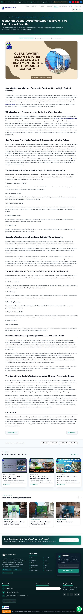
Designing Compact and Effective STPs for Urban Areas (13, 477)
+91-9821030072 (8, 2)
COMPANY (34, 6)
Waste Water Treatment (26, 38)
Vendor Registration (62, 2)
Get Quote (76, 9)
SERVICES (50, 6)
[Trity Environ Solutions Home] (9, 554)
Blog (8, 17)
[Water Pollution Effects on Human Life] (68, 465)
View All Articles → (76, 455)
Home (3, 17)
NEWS (70, 6)
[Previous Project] (76, 497)
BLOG (55, 6)
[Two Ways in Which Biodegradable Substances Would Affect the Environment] (41, 465)
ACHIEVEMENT (63, 6)
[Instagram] (78, 2)
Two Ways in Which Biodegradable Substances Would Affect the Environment (40, 478)
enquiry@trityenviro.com (22, 2)
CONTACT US (77, 6)
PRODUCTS (42, 6)
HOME (27, 6)
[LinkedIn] (81, 2)
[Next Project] (79, 497)
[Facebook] (70, 2)
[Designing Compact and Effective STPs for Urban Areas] (14, 465)
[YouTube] (75, 2)
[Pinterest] (73, 2)
